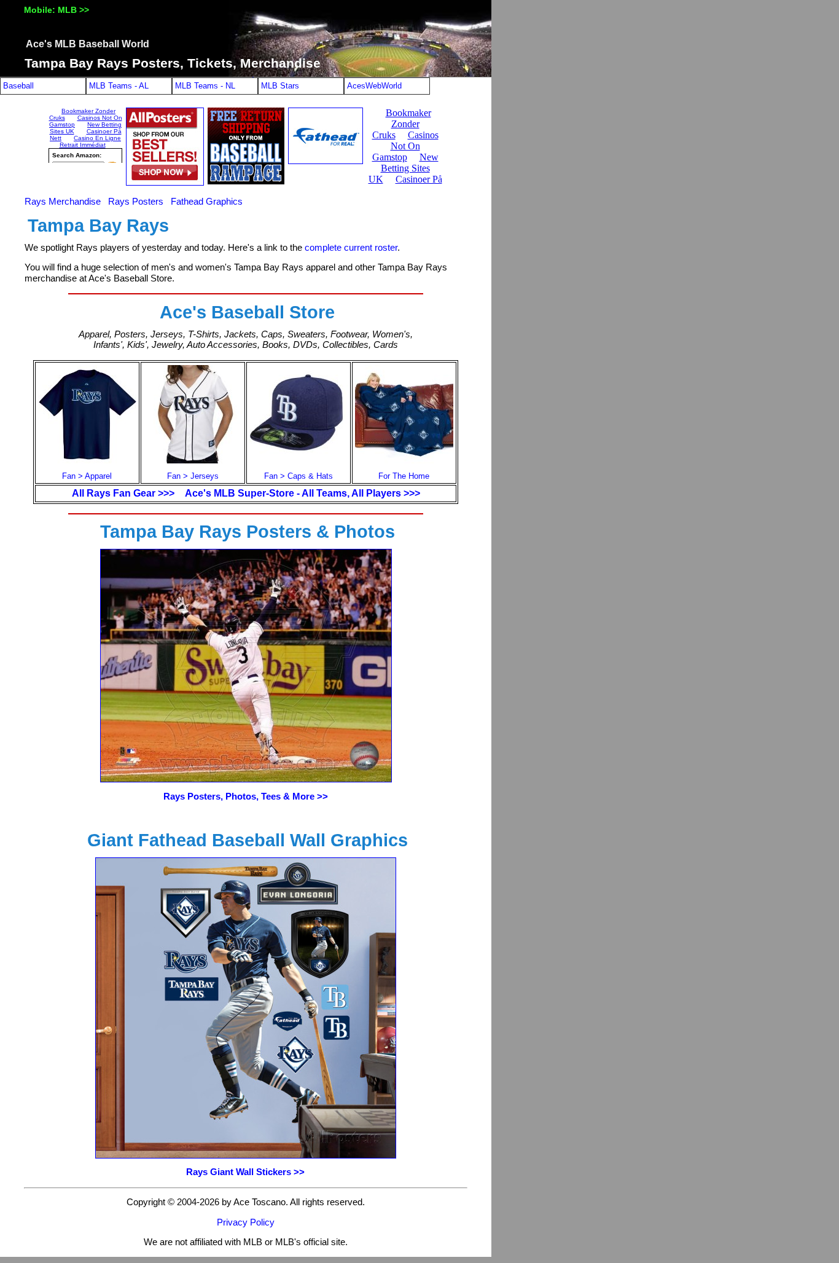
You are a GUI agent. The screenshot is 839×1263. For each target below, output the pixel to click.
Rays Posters (135, 202)
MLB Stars (280, 85)
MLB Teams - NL (205, 85)
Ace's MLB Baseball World (87, 44)
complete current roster (351, 248)
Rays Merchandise (63, 202)
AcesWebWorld (374, 85)
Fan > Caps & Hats (298, 476)
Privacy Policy (246, 1222)
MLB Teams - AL (119, 85)
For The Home (403, 476)
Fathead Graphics (207, 202)
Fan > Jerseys (193, 476)
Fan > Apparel (87, 476)
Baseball (18, 85)
